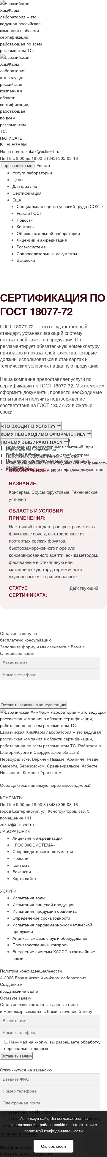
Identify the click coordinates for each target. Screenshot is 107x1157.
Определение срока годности (41, 918)
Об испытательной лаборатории (48, 233)
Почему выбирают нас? (32, 442)
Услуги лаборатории (32, 173)
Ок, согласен (53, 1146)
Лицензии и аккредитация (42, 240)
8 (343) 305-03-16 (60, 158)
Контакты (25, 226)
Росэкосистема (31, 247)
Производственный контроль (40, 945)
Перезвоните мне (18, 165)
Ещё (16, 200)
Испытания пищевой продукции (43, 904)
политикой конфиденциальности (53, 1131)
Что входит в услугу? (29, 426)
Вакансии (26, 260)
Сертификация (27, 193)
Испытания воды (28, 898)
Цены (17, 179)
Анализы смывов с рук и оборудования (50, 938)
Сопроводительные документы (47, 253)
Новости (25, 220)
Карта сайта (24, 878)
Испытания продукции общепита (44, 911)
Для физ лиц (24, 186)
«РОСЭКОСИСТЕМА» (33, 845)
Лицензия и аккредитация (37, 838)
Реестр (43, 165)
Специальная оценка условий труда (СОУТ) (60, 206)
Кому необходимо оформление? (44, 434)
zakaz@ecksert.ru (42, 151)
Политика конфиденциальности (31, 971)
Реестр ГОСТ (29, 213)
